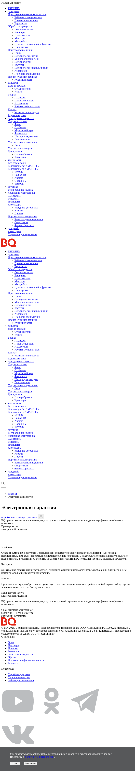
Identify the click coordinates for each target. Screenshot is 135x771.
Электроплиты (22, 61)
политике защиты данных (39, 756)
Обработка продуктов (20, 26)
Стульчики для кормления (22, 234)
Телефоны (13, 198)
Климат (12, 109)
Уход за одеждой (17, 85)
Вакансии (13, 651)
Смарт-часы (21, 222)
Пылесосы (20, 97)
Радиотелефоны (17, 115)
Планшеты (14, 201)
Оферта (12, 657)
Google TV (20, 180)
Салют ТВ (20, 174)
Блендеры (20, 32)
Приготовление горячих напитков (27, 14)
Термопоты (20, 23)
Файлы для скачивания (21, 680)
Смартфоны (14, 195)
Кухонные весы (23, 79)
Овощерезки (21, 47)
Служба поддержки (19, 674)
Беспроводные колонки (21, 189)
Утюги (18, 91)
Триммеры (20, 157)
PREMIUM (14, 8)
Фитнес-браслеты (24, 225)
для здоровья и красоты (21, 118)
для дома (13, 82)
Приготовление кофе (26, 20)
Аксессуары (21, 103)
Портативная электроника (22, 216)
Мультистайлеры (23, 130)
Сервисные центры (19, 677)
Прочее (18, 213)
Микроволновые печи (26, 58)
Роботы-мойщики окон (27, 106)
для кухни (13, 11)
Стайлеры (20, 127)
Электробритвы (23, 154)
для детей (13, 228)
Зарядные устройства (26, 207)
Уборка (12, 94)
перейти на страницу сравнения (19, 517)
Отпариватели (22, 88)
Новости (13, 648)
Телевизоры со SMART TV (23, 168)
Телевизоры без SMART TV (23, 166)
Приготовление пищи (20, 50)
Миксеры (19, 38)
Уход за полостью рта (20, 148)
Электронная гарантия (20, 654)
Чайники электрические (28, 17)
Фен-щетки (20, 133)
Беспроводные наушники (28, 219)
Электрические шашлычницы (31, 67)
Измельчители (22, 35)
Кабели (18, 210)
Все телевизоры (17, 163)
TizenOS (19, 183)
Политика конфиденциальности (26, 660)
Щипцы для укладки (26, 136)
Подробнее (30, 763)
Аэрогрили (20, 70)
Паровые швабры (24, 100)
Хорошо (15, 763)
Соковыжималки (23, 29)
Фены (17, 124)
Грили (17, 53)
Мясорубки (20, 41)
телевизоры (14, 160)
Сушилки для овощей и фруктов (32, 44)
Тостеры (19, 64)
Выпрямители (22, 139)
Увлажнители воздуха (26, 112)
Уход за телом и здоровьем (23, 142)
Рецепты (13, 663)
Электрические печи (26, 56)
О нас (11, 642)
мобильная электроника (21, 192)
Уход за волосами (17, 121)
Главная (12, 493)
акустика (13, 186)
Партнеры (13, 645)
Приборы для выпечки (27, 73)
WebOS (18, 171)
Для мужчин (15, 151)
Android (18, 177)
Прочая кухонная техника (22, 76)
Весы (17, 145)
